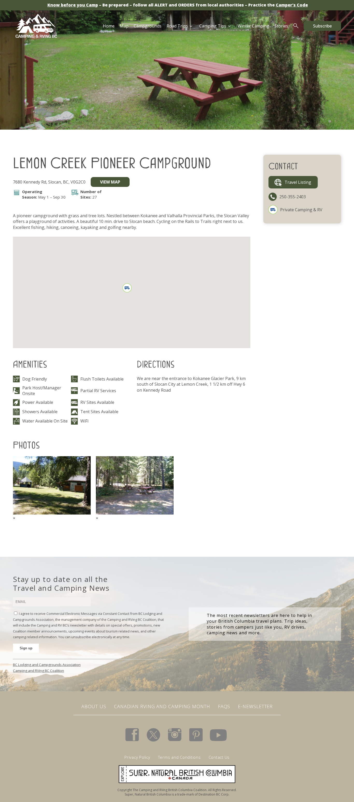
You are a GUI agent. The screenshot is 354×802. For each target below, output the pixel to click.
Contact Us (219, 757)
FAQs (224, 706)
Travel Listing (298, 182)
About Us (93, 706)
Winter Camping (253, 26)
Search (296, 26)
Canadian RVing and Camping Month (162, 706)
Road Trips (177, 26)
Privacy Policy (137, 757)
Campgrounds (147, 26)
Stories (281, 26)
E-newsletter (255, 706)
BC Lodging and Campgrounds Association (47, 664)
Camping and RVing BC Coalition (38, 670)
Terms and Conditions (179, 757)
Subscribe (322, 26)
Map (124, 26)
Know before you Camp (72, 5)
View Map (110, 182)
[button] (127, 287)
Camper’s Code (292, 5)
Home (109, 26)
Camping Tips (212, 26)
